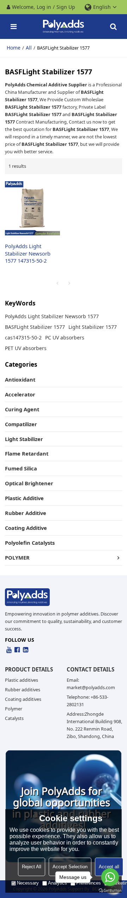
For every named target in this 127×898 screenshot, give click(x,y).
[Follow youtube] (9, 650)
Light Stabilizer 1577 (92, 327)
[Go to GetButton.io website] (110, 890)
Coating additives (23, 699)
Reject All (31, 866)
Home (13, 47)
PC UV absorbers (64, 337)
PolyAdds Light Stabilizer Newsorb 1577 (52, 316)
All (29, 47)
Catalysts (14, 718)
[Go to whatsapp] (110, 877)
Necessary (28, 883)
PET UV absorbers (26, 348)
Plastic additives (21, 680)
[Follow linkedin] (26, 650)
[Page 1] (57, 283)
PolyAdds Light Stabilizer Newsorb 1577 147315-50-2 (27, 253)
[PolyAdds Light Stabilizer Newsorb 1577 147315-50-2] (32, 208)
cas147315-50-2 (23, 337)
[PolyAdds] (64, 26)
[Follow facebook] (17, 650)
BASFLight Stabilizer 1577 (35, 327)
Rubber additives (22, 689)
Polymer (13, 708)
